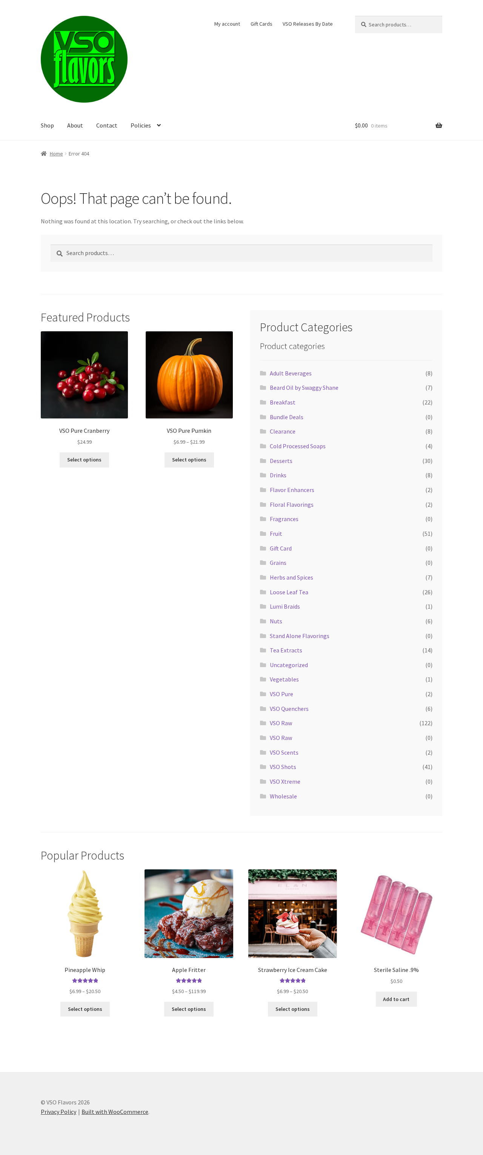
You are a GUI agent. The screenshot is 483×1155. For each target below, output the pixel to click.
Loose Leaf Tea (289, 592)
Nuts (276, 621)
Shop (47, 125)
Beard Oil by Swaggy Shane (304, 387)
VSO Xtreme (285, 781)
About (75, 125)
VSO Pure (281, 694)
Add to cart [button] (396, 999)
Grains (278, 562)
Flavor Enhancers (292, 490)
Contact (106, 125)
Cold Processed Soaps (298, 446)
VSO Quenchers (289, 708)
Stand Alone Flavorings (299, 636)
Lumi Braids (285, 606)
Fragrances (284, 519)
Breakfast (282, 402)
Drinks (278, 475)
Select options (84, 459)
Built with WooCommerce (115, 1111)
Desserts (281, 460)
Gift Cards (261, 23)
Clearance (282, 431)
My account (227, 23)
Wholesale (283, 796)
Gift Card (281, 548)
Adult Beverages (291, 373)
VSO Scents (284, 752)
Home (56, 153)
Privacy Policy (58, 1111)
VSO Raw (281, 723)
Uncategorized (289, 665)
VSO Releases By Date (308, 23)
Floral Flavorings (292, 504)
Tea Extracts (286, 650)
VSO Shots (283, 767)
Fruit (276, 533)
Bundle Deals (286, 417)
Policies (141, 125)
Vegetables (284, 679)
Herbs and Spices (291, 577)
